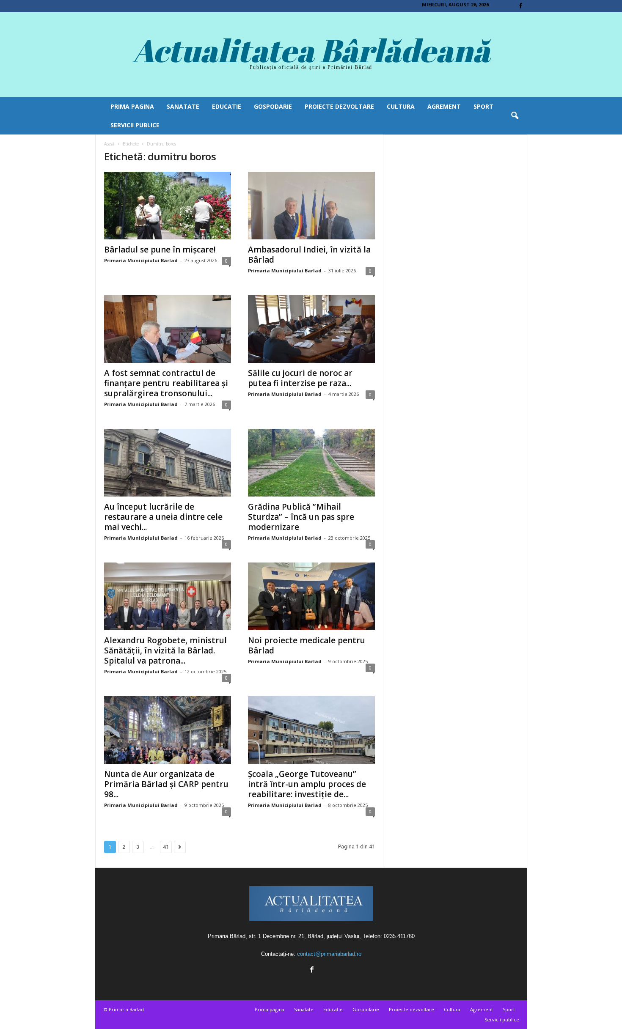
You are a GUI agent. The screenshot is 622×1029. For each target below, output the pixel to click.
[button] (514, 116)
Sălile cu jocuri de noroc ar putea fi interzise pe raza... (300, 378)
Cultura (401, 106)
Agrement (444, 106)
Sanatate (183, 106)
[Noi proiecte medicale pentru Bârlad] (311, 596)
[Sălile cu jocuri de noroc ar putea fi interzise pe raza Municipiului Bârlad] (311, 329)
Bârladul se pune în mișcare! (160, 249)
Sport (483, 106)
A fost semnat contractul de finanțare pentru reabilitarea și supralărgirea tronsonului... (166, 383)
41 (166, 847)
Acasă (109, 144)
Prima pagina (132, 106)
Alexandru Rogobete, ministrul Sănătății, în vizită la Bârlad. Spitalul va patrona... (165, 650)
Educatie (226, 106)
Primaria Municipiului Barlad (141, 260)
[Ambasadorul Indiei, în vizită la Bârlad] (311, 205)
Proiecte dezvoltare (339, 106)
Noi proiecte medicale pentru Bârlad (306, 645)
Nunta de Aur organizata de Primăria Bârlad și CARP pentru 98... (166, 784)
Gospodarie (273, 106)
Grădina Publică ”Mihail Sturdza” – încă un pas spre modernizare (301, 516)
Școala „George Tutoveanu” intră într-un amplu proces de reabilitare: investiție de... (307, 784)
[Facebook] (521, 6)
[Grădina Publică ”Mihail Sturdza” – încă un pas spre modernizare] (311, 463)
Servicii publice (135, 125)
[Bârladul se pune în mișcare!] (167, 205)
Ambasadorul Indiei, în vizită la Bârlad (309, 254)
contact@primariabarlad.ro (329, 954)
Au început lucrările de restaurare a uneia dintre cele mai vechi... (163, 516)
